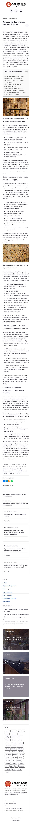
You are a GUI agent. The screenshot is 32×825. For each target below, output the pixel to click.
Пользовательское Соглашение (13, 808)
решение (8, 760)
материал (8, 745)
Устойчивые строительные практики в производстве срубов (14, 686)
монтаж (21, 745)
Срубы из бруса (7, 595)
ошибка (8, 751)
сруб (18, 471)
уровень (21, 766)
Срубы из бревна (7, 592)
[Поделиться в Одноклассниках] (9, 481)
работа (21, 469)
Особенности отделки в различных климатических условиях (15, 93)
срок (7, 766)
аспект (6, 464)
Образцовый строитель (9, 585)
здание (20, 740)
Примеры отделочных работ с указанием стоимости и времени (14, 89)
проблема (8, 754)
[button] (25, 72)
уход (5, 473)
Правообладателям (10, 803)
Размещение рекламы (11, 806)
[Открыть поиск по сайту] (16, 11)
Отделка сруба (7, 589)
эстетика (19, 473)
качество (13, 742)
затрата (8, 740)
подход (14, 469)
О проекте (14, 801)
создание (20, 763)
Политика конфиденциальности (14, 810)
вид (19, 464)
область (13, 748)
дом (19, 737)
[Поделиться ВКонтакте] (4, 481)
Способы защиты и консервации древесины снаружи (14, 81)
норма (7, 748)
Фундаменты (6, 601)
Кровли (5, 582)
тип (16, 766)
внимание (13, 734)
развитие (14, 757)
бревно (13, 464)
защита (13, 466)
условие (25, 471)
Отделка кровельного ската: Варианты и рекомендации (15, 662)
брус (19, 731)
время (24, 464)
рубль (12, 471)
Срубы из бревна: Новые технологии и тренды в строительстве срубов (16, 566)
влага (7, 734)
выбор (6, 466)
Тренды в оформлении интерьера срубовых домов (14, 638)
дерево (13, 737)
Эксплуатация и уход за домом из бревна (15, 515)
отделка (6, 469)
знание (7, 742)
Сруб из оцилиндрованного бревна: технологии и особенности (15, 549)
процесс (21, 754)
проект (15, 754)
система (8, 763)
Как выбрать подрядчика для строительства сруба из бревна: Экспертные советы (14, 532)
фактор (12, 473)
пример (20, 751)
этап (7, 772)
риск (14, 760)
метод (19, 466)
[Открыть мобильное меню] (20, 11)
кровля (21, 742)
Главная (7, 801)
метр (25, 466)
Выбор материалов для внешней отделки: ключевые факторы (14, 77)
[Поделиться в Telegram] (7, 481)
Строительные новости (9, 598)
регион (6, 471)
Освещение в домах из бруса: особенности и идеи (15, 708)
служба (14, 763)
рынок (19, 760)
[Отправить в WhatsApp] (12, 481)
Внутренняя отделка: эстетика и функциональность (13, 85)
